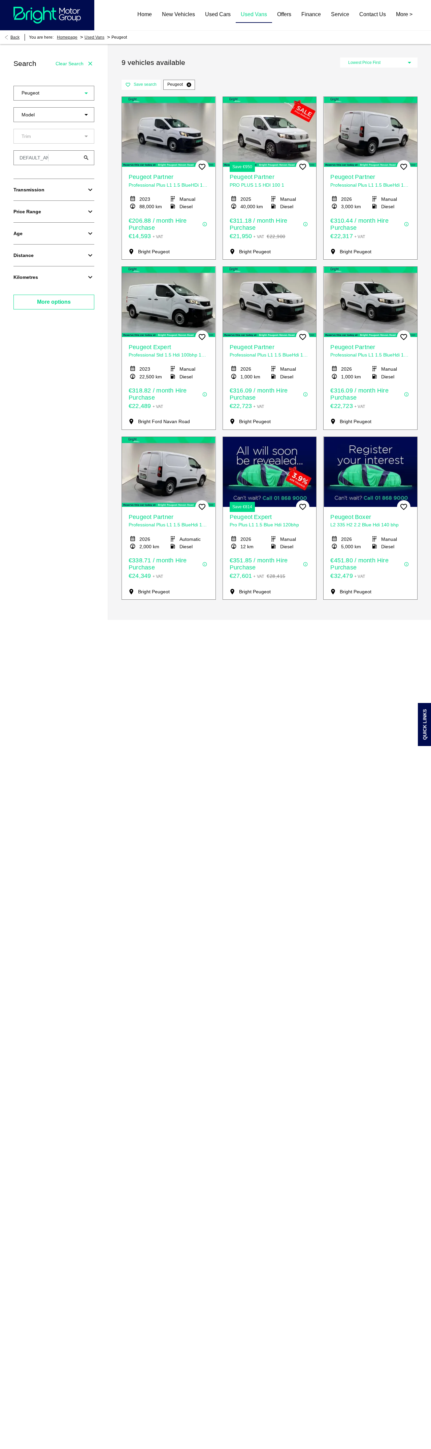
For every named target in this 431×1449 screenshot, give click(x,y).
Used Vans (94, 37)
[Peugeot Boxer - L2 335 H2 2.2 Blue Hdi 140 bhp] (370, 472)
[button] (75, 93)
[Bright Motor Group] (47, 15)
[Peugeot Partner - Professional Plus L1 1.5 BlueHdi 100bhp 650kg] (370, 132)
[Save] (202, 167)
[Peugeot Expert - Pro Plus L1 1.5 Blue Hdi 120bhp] (270, 472)
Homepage (67, 37)
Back (15, 37)
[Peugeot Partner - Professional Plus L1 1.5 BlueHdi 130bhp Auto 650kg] (169, 472)
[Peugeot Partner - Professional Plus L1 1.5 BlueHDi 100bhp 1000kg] (169, 132)
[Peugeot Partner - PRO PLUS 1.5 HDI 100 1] (270, 132)
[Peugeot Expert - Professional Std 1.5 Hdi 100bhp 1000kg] (169, 302)
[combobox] (53, 93)
